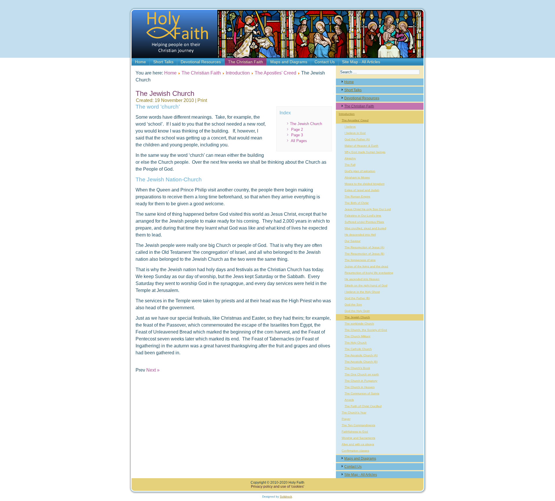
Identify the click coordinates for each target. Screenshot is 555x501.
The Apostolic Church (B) (361, 361)
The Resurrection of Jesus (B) (364, 253)
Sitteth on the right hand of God (366, 285)
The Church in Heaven (360, 387)
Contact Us (324, 61)
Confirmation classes (355, 450)
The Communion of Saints (362, 393)
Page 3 (297, 135)
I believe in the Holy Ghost (362, 291)
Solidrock (286, 496)
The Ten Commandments (358, 425)
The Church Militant (357, 336)
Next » (153, 370)
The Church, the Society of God (366, 329)
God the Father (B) (357, 298)
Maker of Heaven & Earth (361, 145)
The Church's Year (354, 412)
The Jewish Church (306, 124)
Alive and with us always (358, 444)
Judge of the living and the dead (366, 266)
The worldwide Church (359, 323)
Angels (349, 399)
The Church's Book (357, 368)
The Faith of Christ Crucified (363, 406)
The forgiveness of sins (360, 260)
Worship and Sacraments (358, 437)
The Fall (350, 164)
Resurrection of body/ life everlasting (369, 272)
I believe (350, 126)
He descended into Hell (360, 234)
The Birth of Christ (357, 202)
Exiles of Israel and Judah (362, 190)
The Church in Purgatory (361, 380)
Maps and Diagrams (288, 61)
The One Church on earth (362, 374)
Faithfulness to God (355, 431)
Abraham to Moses (357, 177)
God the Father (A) (357, 139)
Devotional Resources (201, 61)
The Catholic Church (358, 349)
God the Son (353, 304)
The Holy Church (356, 342)
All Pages (299, 141)
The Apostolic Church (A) (361, 355)
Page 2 (297, 129)
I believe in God (355, 133)
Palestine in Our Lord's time (363, 215)
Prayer (346, 418)
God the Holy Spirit (357, 310)
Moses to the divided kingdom (364, 183)
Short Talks (163, 61)
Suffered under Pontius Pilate (364, 222)
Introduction (238, 72)
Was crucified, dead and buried (365, 228)
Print (202, 100)
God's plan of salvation (360, 171)
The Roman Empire (357, 196)
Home (140, 61)
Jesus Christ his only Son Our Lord (368, 209)
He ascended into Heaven (362, 279)
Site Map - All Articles (361, 61)
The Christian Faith (245, 61)
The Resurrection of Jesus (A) (364, 247)
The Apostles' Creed (275, 72)
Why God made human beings (365, 152)
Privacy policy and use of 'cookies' (277, 487)
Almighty (350, 158)
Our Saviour (352, 241)
